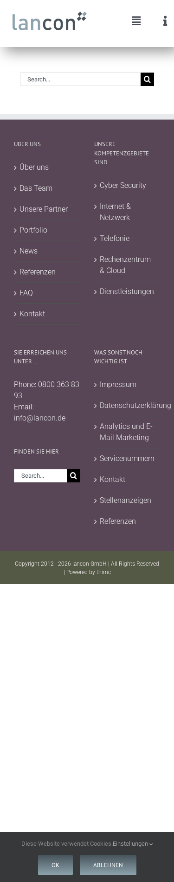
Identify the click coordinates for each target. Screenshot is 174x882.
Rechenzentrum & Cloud (125, 265)
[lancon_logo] (50, 15)
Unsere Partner (43, 209)
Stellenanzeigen (125, 500)
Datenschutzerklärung (128, 405)
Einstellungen (131, 843)
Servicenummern (127, 458)
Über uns (34, 167)
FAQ (26, 292)
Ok (55, 865)
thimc (104, 572)
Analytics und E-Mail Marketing (126, 432)
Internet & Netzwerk (115, 212)
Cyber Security (123, 185)
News (28, 251)
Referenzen (37, 271)
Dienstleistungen (127, 291)
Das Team (35, 188)
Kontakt (32, 313)
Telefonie (114, 238)
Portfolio (33, 230)
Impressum (118, 384)
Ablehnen (108, 865)
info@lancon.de (39, 418)
